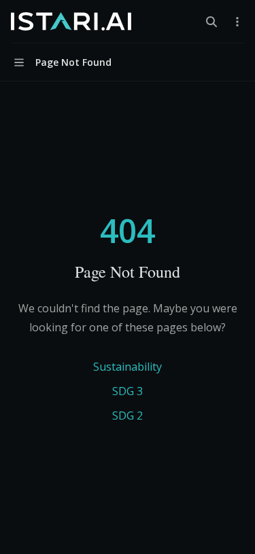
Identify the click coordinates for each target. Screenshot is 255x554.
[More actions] (237, 21)
